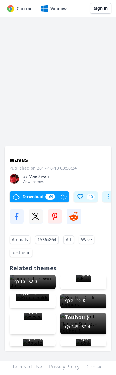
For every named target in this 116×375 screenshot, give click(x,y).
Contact (95, 366)
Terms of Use (27, 366)
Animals (20, 239)
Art (69, 239)
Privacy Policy (64, 366)
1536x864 (46, 239)
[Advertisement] (58, 84)
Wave (86, 239)
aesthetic (21, 252)
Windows (59, 8)
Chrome (24, 8)
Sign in (101, 8)
